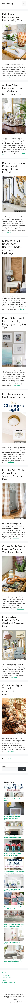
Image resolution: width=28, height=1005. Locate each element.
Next (12, 759)
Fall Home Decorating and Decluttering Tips (12, 17)
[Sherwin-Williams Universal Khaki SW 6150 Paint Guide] (14, 863)
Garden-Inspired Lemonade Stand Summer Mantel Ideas (12, 836)
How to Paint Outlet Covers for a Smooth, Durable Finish (13, 475)
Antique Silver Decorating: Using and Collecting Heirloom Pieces (12, 90)
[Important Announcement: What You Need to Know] (14, 898)
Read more (7, 77)
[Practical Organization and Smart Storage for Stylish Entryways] (14, 952)
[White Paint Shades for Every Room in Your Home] (14, 881)
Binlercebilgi (7, 4)
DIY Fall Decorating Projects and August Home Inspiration (13, 168)
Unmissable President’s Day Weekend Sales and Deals (13, 622)
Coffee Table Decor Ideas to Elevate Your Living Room (13, 549)
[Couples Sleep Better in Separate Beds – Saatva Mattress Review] (14, 916)
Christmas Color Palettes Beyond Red (13, 799)
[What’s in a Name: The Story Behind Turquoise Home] (14, 845)
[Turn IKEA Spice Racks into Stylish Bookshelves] (14, 934)
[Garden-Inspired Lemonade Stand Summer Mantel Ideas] (14, 827)
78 (8, 759)
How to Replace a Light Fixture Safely (13, 395)
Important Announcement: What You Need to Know (13, 907)
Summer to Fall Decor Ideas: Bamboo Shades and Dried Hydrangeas (12, 247)
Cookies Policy (6, 977)
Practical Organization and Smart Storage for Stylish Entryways (14, 960)
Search (4, 766)
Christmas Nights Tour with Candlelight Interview (12, 690)
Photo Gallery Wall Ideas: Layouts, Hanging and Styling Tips (14, 323)
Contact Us (5, 975)
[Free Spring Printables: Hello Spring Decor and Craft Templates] (14, 808)
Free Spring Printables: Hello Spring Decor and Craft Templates (12, 818)
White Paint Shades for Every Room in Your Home (12, 890)
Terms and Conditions (8, 982)
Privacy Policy (6, 980)
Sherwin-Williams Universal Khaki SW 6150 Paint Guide (14, 872)
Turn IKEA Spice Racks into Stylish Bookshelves (12, 943)
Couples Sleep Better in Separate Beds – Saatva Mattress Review (14, 925)
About (4, 973)
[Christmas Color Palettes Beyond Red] (14, 790)
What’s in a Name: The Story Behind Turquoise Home (12, 854)
